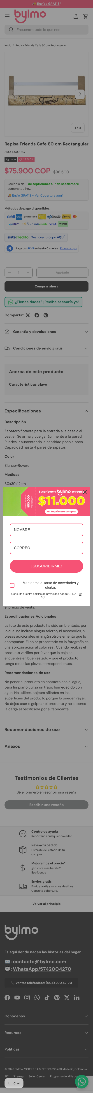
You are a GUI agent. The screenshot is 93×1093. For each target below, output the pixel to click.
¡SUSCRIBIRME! (46, 566)
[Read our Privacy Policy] (80, 594)
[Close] (84, 492)
